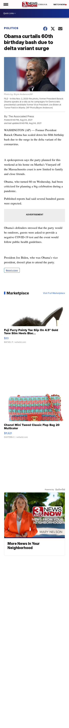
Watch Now (59, 5)
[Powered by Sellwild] (60, 489)
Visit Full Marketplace (54, 293)
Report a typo (12, 270)
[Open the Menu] (6, 4)
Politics (11, 28)
